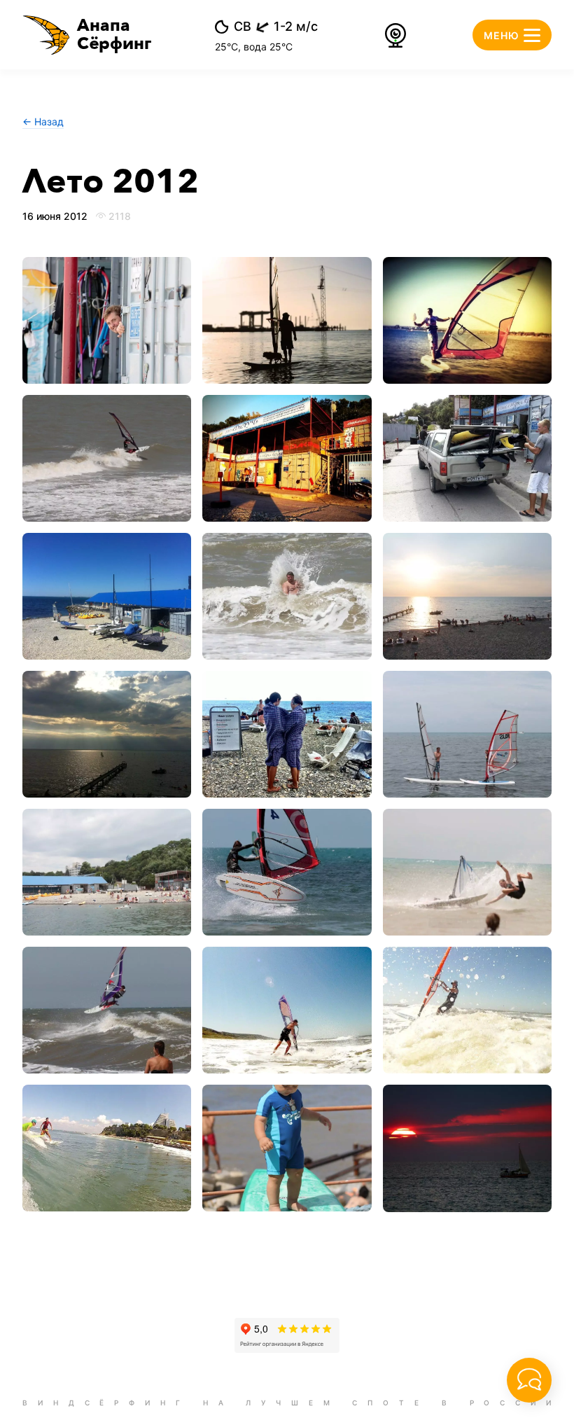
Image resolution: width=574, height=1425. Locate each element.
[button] (87, 35)
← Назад (43, 121)
